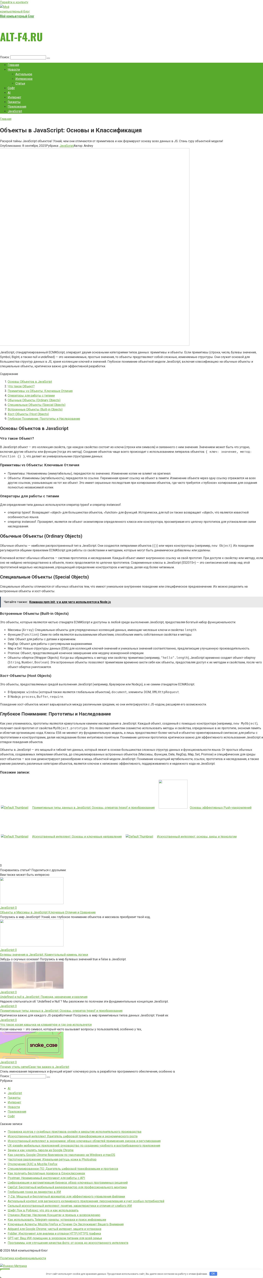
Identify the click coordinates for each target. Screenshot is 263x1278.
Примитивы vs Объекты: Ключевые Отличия (40, 391)
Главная (13, 65)
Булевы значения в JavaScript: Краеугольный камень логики (44, 954)
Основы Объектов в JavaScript (30, 381)
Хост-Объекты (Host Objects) (28, 414)
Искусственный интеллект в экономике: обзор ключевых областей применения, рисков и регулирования (84, 1141)
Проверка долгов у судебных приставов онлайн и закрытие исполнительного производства (74, 1132)
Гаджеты (14, 102)
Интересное (24, 79)
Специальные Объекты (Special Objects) (36, 405)
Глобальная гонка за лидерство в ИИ (34, 1192)
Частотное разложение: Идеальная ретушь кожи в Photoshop (52, 1159)
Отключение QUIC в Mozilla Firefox (32, 1164)
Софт (11, 88)
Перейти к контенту (14, 2)
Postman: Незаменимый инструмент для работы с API (46, 1178)
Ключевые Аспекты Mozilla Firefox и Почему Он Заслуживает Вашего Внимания (66, 1224)
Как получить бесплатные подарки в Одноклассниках (46, 1173)
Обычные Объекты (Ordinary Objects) (34, 400)
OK (213, 1273)
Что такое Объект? (21, 386)
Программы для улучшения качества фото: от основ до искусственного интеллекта (68, 1243)
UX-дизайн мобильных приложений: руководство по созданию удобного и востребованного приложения (84, 1145)
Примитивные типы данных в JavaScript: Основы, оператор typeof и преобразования (61, 1011)
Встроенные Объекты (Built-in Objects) (35, 409)
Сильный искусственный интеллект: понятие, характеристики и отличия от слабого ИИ (70, 1206)
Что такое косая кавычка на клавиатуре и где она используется (46, 1024)
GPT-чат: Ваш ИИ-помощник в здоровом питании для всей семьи (55, 1238)
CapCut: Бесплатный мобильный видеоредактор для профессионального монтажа (67, 1187)
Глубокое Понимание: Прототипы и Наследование (44, 419)
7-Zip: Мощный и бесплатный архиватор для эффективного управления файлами (66, 1196)
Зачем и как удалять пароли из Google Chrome (41, 1150)
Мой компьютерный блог (17, 16)
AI (9, 93)
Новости (14, 69)
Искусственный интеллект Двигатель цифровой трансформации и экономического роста (72, 1136)
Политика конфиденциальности (23, 1258)
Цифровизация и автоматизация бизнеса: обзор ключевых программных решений (68, 1182)
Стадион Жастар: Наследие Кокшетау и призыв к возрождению (54, 1215)
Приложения (17, 106)
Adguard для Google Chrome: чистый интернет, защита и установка (54, 1229)
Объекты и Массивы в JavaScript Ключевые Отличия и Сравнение (48, 912)
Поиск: (5, 57)
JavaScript (15, 111)
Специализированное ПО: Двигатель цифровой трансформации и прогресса (63, 1169)
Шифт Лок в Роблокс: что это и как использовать (43, 1210)
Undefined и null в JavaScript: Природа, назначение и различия (43, 997)
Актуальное (23, 74)
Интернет (14, 97)
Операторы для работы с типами (31, 395)
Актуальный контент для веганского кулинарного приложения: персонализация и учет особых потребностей (86, 1201)
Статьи (20, 83)
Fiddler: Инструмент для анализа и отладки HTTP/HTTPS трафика (54, 1233)
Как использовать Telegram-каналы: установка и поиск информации (57, 1219)
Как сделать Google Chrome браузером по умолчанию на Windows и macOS (61, 1155)
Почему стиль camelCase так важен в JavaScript (34, 1067)
